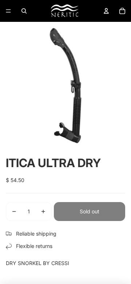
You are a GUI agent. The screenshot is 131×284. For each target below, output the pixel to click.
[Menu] (8, 11)
